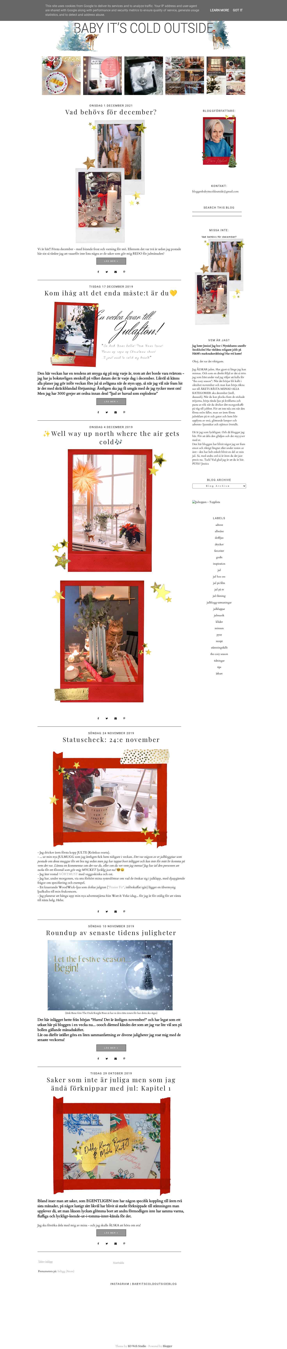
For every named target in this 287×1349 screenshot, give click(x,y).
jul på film (219, 583)
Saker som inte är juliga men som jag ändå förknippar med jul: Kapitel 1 (111, 1083)
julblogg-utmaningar (219, 602)
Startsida (118, 1263)
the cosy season (219, 654)
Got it (238, 10)
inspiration (219, 564)
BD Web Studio (137, 1346)
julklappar (219, 609)
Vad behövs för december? (111, 111)
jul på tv (219, 589)
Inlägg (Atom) (66, 1271)
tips (219, 667)
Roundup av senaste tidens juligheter (111, 932)
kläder (219, 622)
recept (219, 641)
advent (219, 525)
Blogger (167, 1346)
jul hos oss (219, 576)
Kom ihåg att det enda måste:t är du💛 (111, 293)
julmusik (219, 615)
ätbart (219, 673)
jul (219, 570)
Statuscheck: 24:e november (111, 739)
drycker (219, 544)
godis (219, 557)
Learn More (219, 10)
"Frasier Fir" (116, 887)
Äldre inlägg (45, 1262)
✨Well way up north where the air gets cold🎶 (111, 437)
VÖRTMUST (68, 874)
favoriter (219, 551)
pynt (219, 635)
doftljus (219, 538)
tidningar (219, 661)
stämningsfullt (219, 647)
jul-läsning (219, 596)
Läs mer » (111, 261)
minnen (219, 628)
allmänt (219, 531)
